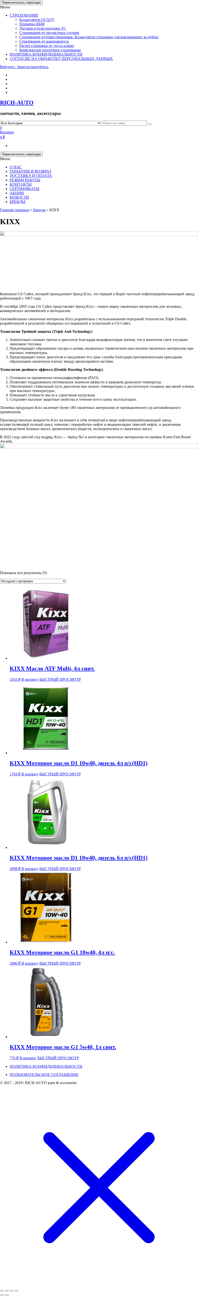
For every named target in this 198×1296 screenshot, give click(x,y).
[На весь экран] (12, 1290)
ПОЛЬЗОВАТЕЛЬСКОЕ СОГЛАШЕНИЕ (44, 1075)
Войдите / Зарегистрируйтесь (24, 67)
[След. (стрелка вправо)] (7, 1295)
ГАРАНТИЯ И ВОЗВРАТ (30, 171)
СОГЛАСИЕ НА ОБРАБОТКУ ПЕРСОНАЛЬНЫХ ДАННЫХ (61, 59)
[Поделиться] (7, 1290)
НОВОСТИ (19, 197)
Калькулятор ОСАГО (36, 20)
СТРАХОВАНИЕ (24, 15)
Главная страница (14, 210)
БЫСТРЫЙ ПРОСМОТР (60, 679)
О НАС (16, 167)
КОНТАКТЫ (21, 184)
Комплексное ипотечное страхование (50, 50)
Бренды (39, 210)
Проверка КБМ (31, 24)
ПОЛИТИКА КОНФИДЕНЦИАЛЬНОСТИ (46, 54)
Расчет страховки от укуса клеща (46, 46)
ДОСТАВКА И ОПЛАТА (31, 176)
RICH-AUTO (17, 102)
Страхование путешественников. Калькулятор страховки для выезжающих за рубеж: (89, 37)
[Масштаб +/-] (16, 1290)
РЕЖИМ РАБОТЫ (25, 180)
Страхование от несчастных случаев (49, 33)
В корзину (29, 679)
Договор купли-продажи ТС (42, 28)
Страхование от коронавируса (44, 41)
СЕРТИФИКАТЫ (24, 189)
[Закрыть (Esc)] (2, 1290)
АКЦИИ (17, 193)
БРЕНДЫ (17, 202)
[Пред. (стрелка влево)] (2, 1295)
